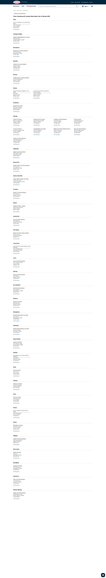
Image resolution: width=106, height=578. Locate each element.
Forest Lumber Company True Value (21, 178)
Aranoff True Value (17, 119)
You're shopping (24, 1)
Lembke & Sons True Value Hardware (21, 77)
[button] (85, 6)
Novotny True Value (17, 301)
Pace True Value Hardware (19, 219)
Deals (23, 6)
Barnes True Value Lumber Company (21, 232)
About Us (91, 2)
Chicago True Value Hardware (60, 119)
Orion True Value (16, 370)
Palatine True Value (17, 383)
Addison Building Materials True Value (21, 37)
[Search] (76, 6)
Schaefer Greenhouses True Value (20, 315)
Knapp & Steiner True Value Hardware (21, 165)
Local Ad (72, 2)
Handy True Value (17, 452)
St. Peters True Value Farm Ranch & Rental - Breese (41, 91)
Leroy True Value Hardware (19, 260)
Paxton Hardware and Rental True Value (20, 411)
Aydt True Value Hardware (19, 288)
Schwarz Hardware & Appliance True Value (21, 91)
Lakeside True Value (17, 465)
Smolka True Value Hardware (19, 138)
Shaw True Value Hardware (19, 274)
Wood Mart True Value (18, 425)
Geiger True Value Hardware (19, 151)
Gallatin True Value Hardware (19, 438)
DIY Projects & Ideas (31, 6)
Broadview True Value (18, 105)
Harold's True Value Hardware (19, 192)
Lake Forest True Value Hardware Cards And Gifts (21, 247)
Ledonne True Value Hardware (19, 64)
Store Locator (77, 2)
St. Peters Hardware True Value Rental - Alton (22, 23)
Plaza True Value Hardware (80, 128)
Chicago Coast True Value (39, 119)
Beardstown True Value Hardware (20, 50)
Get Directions (16, 29)
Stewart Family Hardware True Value (21, 328)
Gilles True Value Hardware (19, 479)
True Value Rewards (84, 2)
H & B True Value (77, 119)
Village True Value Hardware (19, 492)
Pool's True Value (17, 397)
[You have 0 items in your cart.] (92, 6)
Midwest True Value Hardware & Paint (62, 128)
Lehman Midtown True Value (39, 128)
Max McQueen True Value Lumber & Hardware (21, 356)
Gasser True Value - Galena (19, 205)
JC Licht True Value (17, 128)
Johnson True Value (17, 342)
